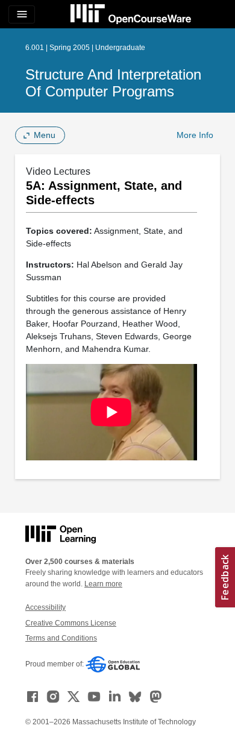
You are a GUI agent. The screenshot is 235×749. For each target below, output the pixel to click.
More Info (195, 135)
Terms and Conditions (61, 638)
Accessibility (45, 607)
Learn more (103, 584)
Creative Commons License (70, 623)
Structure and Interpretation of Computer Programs (113, 82)
